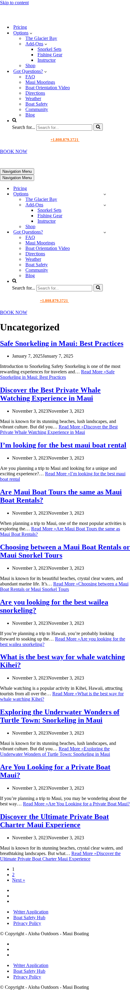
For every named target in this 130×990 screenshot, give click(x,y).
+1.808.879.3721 (65, 139)
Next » (18, 880)
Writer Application (30, 911)
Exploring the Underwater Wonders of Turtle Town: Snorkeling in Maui (59, 716)
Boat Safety (36, 104)
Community (36, 109)
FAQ (30, 76)
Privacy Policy (27, 923)
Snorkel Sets (49, 49)
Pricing (20, 27)
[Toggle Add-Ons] (105, 205)
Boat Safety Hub (29, 917)
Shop (30, 65)
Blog (30, 114)
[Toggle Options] (105, 194)
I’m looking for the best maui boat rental (63, 445)
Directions (35, 93)
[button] (31, 33)
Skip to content (14, 2)
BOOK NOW (13, 151)
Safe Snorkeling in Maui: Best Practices (61, 343)
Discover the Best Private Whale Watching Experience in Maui (50, 394)
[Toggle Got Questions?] (105, 232)
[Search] (98, 127)
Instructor (46, 60)
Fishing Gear (49, 54)
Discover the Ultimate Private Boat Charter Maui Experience (54, 821)
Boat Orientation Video (47, 87)
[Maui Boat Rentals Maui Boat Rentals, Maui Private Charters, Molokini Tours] (41, 16)
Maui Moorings (40, 82)
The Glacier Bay (41, 38)
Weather (33, 98)
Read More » (57, 374)
